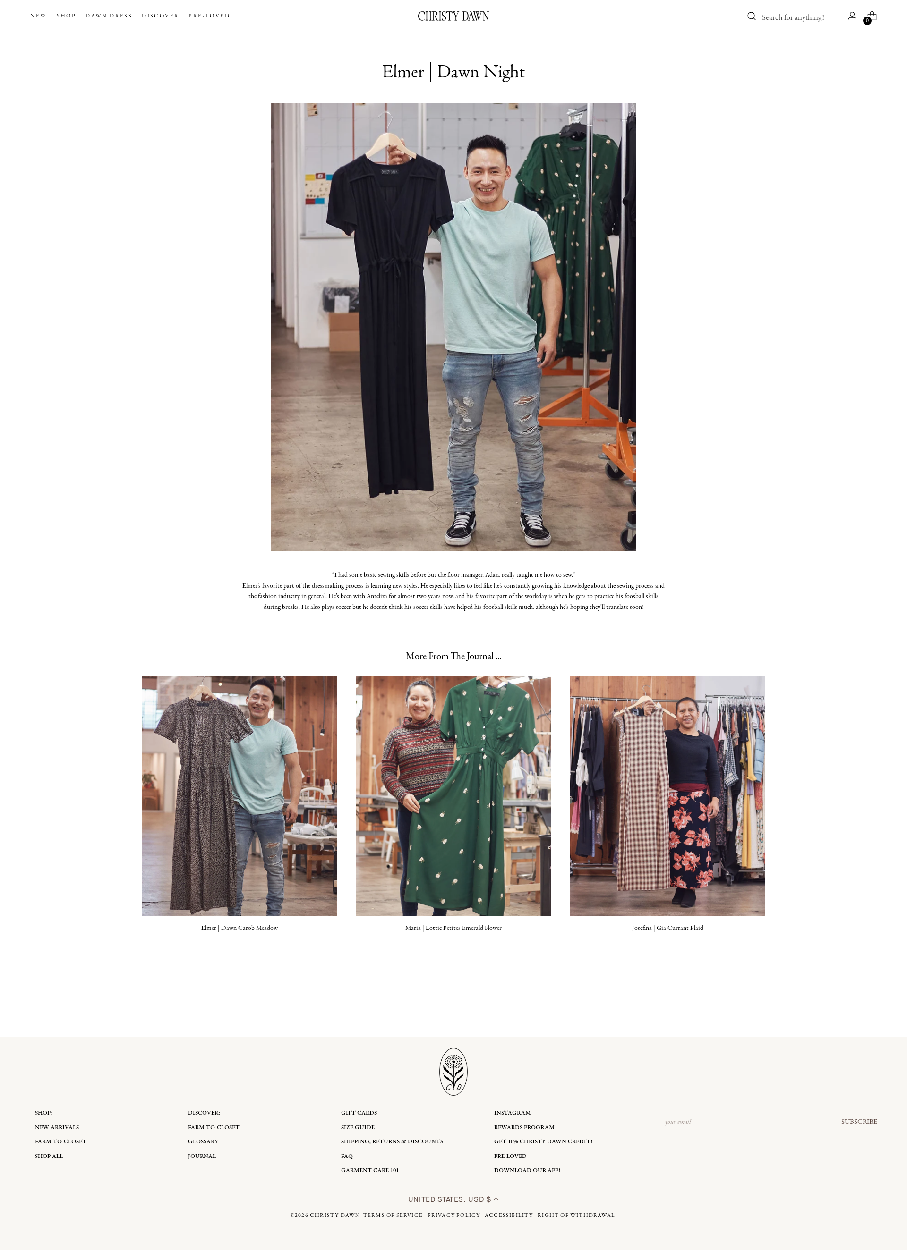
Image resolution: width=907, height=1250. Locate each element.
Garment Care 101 (370, 1170)
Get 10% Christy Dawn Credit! (543, 1142)
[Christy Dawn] (453, 16)
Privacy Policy (454, 1215)
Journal (202, 1156)
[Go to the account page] (852, 16)
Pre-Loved (510, 1156)
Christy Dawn (335, 1215)
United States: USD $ (450, 1199)
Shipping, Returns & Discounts (392, 1142)
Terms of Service (393, 1215)
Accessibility (509, 1215)
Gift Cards (359, 1113)
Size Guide (358, 1127)
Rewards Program (524, 1127)
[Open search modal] (752, 16)
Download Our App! (527, 1170)
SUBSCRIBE (859, 1122)
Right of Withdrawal (576, 1215)
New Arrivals (57, 1127)
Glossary (203, 1142)
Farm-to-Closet (60, 1142)
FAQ (347, 1156)
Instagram (512, 1113)
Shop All (49, 1156)
